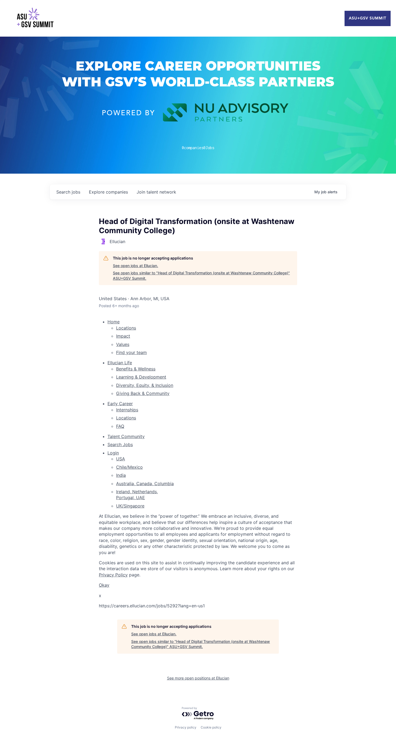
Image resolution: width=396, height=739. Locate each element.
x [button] (100, 595)
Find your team (131, 352)
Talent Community (126, 436)
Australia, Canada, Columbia (145, 483)
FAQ (120, 426)
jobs (68, 192)
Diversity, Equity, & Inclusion (144, 385)
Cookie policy (211, 727)
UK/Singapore (130, 506)
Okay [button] (104, 585)
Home (113, 321)
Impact (123, 336)
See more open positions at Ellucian (198, 678)
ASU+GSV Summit (367, 18)
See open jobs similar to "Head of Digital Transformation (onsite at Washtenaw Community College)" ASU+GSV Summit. (201, 276)
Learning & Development (141, 377)
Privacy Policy (113, 574)
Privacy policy (185, 727)
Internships (127, 409)
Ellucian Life (119, 362)
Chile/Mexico (129, 467)
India (121, 475)
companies (108, 192)
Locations (126, 328)
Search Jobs (120, 444)
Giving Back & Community (142, 393)
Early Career (120, 403)
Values (122, 344)
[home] (35, 18)
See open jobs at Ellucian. (135, 265)
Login (113, 453)
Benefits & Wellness (135, 369)
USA (120, 458)
